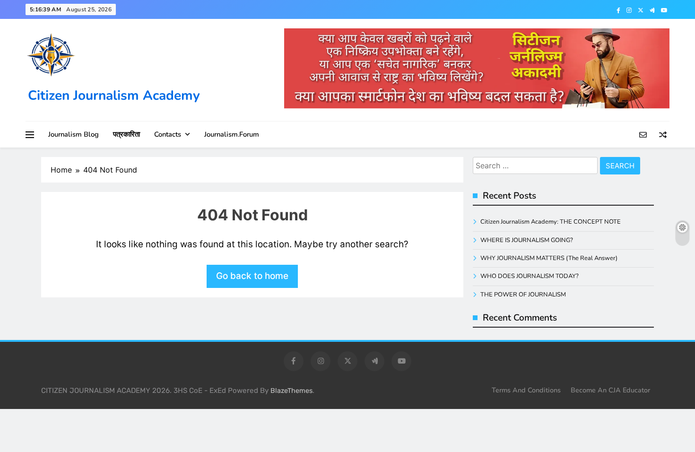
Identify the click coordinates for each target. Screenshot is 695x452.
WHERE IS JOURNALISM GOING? (526, 240)
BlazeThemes (291, 391)
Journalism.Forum (231, 134)
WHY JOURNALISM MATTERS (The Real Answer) (548, 258)
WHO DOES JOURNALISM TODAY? (529, 276)
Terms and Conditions (526, 390)
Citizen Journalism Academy (114, 95)
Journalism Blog (73, 134)
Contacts (167, 134)
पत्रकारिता (126, 134)
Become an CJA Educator (610, 390)
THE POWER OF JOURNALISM (523, 294)
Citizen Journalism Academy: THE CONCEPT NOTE (550, 221)
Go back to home (252, 275)
